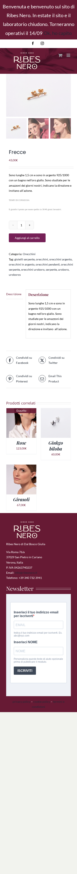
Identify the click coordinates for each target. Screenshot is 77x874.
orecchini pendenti (48, 264)
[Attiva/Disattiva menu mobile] (69, 55)
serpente (51, 269)
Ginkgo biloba (55, 446)
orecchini (42, 259)
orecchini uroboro (33, 269)
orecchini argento (60, 259)
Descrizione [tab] (13, 294)
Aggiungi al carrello (27, 238)
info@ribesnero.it (26, 572)
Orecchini (29, 254)
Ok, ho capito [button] (58, 33)
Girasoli (21, 499)
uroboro (63, 269)
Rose (21, 443)
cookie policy (41, 701)
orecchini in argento (21, 264)
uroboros (15, 274)
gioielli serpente (24, 259)
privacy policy (21, 701)
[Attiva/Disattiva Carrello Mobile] (60, 55)
